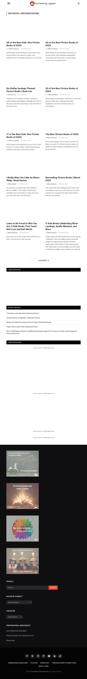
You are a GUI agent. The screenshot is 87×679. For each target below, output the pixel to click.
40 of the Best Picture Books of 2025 (61, 44)
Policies (34, 663)
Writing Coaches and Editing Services (20, 635)
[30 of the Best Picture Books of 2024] (63, 75)
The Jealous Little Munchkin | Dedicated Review (22, 313)
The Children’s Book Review (40, 671)
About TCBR (43, 666)
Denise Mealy (12, 184)
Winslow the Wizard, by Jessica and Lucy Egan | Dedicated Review (28, 322)
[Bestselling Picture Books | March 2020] (63, 164)
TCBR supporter (47, 347)
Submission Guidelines (18, 663)
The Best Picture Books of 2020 (62, 134)
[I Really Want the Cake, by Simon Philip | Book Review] (24, 164)
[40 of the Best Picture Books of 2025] (63, 29)
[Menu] (8, 3)
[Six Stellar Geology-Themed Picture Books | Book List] (24, 75)
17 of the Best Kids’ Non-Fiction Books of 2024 (22, 135)
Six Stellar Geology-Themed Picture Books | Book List (20, 90)
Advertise (44, 663)
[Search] (78, 3)
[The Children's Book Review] (43, 3)
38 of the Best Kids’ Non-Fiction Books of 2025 (23, 44)
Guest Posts (12, 94)
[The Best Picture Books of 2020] (63, 121)
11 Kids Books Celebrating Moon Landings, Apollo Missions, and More (61, 226)
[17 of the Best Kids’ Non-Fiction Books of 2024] (24, 121)
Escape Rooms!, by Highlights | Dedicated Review (23, 318)
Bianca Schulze (52, 137)
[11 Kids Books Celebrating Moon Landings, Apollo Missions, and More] (63, 210)
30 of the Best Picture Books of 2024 (61, 90)
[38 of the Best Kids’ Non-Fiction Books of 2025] (24, 29)
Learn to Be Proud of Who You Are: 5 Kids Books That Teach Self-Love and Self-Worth (21, 226)
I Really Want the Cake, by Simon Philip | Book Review (22, 179)
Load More (42, 260)
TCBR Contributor (13, 49)
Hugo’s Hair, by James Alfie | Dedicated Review (22, 327)
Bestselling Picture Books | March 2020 (62, 179)
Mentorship (10, 640)
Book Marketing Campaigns (16, 631)
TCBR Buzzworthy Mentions (64, 663)
